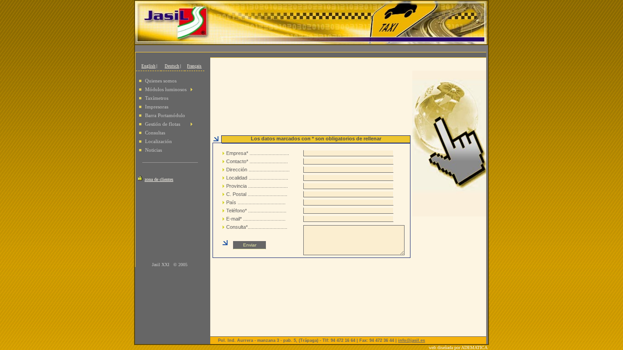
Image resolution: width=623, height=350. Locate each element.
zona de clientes (159, 179)
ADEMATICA (475, 347)
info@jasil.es (411, 340)
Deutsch (172, 66)
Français (194, 66)
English (148, 66)
